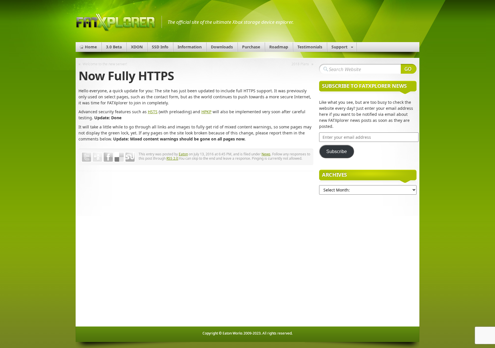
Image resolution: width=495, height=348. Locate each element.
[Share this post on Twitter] (86, 157)
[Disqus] (195, 250)
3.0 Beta (114, 47)
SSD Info (160, 47)
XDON (137, 47)
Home (91, 47)
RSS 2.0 (172, 158)
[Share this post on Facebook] (108, 157)
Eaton (183, 154)
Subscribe (336, 151)
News (266, 154)
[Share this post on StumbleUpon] (130, 157)
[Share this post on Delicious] (119, 157)
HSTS (153, 111)
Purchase (251, 47)
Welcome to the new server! (105, 64)
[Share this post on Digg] (97, 157)
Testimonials (309, 47)
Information (190, 47)
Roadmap (278, 47)
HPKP (206, 111)
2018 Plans (300, 64)
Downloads (222, 47)
